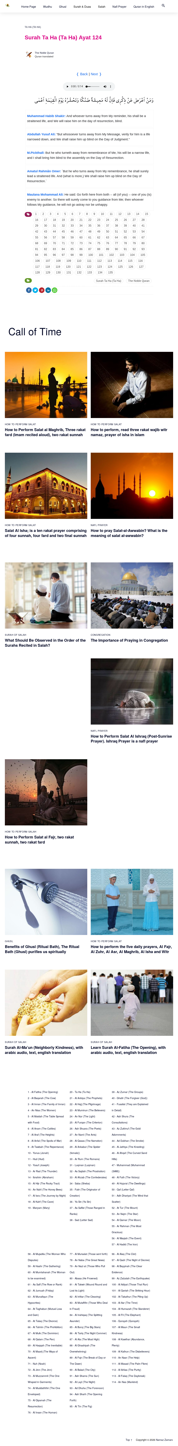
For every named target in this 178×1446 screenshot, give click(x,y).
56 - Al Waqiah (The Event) (126, 1238)
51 (116, 231)
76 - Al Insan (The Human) (42, 1412)
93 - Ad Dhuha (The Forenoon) (87, 1388)
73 (81, 243)
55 (36, 237)
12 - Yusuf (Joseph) (38, 1165)
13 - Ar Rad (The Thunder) (42, 1171)
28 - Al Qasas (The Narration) (86, 1140)
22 (89, 219)
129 (48, 272)
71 (63, 243)
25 (116, 219)
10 (102, 213)
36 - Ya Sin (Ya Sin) (80, 1201)
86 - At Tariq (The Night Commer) (88, 1333)
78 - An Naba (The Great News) (87, 1260)
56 (45, 237)
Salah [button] (101, 7)
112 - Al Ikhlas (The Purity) (126, 1369)
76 (107, 243)
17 (45, 219)
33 (72, 225)
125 (120, 266)
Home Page (28, 7)
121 (78, 266)
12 (120, 213)
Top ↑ (129, 1439)
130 (58, 272)
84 (63, 249)
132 (79, 272)
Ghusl (62, 7)
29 (36, 225)
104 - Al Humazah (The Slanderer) (131, 1308)
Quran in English (144, 7)
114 (120, 260)
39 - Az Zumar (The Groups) (127, 1092)
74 (89, 243)
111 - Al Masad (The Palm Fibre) (130, 1363)
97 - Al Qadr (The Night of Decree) (131, 1260)
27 (134, 219)
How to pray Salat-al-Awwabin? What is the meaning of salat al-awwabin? (129, 533)
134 (100, 272)
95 (45, 254)
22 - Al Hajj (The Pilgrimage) (85, 1104)
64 (116, 237)
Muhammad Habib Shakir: (46, 116)
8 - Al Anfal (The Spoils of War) (45, 1140)
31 (54, 225)
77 (116, 243)
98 (72, 254)
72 (72, 243)
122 (89, 266)
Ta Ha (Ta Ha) (33, 27)
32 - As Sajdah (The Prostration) (87, 1171)
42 (36, 231)
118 (47, 266)
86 (81, 249)
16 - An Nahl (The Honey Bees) (45, 1189)
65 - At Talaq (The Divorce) (43, 1321)
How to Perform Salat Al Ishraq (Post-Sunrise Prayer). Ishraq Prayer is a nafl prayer (131, 738)
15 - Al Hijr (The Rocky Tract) (44, 1183)
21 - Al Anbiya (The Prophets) (86, 1098)
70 (54, 243)
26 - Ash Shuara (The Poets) (85, 1128)
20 (72, 219)
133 (89, 272)
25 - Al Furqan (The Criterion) (86, 1122)
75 (98, 243)
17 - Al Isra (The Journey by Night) (47, 1195)
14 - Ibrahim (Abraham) (41, 1177)
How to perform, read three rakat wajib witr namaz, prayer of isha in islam (129, 432)
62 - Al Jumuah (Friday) (41, 1290)
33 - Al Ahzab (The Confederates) (88, 1177)
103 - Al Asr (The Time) (125, 1302)
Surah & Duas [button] (82, 7)
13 (128, 213)
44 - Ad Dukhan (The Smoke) (128, 1140)
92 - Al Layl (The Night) (82, 1382)
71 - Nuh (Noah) (37, 1363)
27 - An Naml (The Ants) (83, 1134)
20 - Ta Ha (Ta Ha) (80, 1092)
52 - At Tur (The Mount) (125, 1207)
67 (143, 237)
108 (58, 260)
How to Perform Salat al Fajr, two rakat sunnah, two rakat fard (39, 839)
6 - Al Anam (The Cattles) (42, 1128)
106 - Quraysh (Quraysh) (125, 1321)
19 (63, 219)
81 (36, 249)
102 (111, 254)
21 (81, 219)
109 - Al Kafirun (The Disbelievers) (131, 1351)
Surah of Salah (15, 634)
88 (98, 249)
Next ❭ (96, 74)
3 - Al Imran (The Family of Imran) (46, 1104)
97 (63, 254)
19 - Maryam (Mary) (39, 1207)
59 (72, 237)
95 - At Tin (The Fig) (81, 1406)
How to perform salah (20, 831)
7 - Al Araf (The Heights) (41, 1134)
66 (134, 237)
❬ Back (82, 74)
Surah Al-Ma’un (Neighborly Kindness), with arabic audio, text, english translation (44, 1050)
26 (125, 219)
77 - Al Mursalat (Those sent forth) (89, 1254)
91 (125, 249)
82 (45, 249)
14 (137, 213)
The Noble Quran (44, 52)
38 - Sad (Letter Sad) (81, 1220)
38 (116, 225)
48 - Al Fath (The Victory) (126, 1177)
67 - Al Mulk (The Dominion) (43, 1333)
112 (99, 260)
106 (37, 260)
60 (81, 237)
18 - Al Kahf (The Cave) (41, 1201)
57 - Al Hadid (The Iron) (125, 1244)
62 (98, 237)
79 (134, 243)
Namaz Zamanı (164, 1439)
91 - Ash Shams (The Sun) (84, 1376)
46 (72, 231)
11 (111, 213)
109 (68, 260)
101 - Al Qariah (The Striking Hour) (131, 1290)
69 (45, 243)
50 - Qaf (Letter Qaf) (123, 1189)
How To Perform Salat (20, 424)
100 (90, 254)
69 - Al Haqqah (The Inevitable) (45, 1345)
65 (125, 237)
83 (54, 249)
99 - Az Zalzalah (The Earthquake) (131, 1278)
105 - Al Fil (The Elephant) (126, 1315)
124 (110, 266)
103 (122, 254)
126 (130, 266)
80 (143, 243)
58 (63, 237)
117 (37, 266)
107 (48, 260)
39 (125, 225)
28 (143, 219)
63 (107, 237)
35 (89, 225)
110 (79, 260)
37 (107, 225)
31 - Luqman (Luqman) (82, 1165)
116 (140, 260)
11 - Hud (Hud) (36, 1159)
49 (98, 231)
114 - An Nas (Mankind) (125, 1382)
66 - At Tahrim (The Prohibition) (45, 1327)
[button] (28, 7)
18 (54, 219)
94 (36, 254)
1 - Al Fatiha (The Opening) (43, 1092)
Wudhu (47, 7)
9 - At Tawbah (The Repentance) (46, 1147)
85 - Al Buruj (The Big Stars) (85, 1327)
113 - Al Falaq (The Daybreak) (128, 1376)
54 (143, 231)
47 (81, 231)
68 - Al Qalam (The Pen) (41, 1339)
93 (143, 249)
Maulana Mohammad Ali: (45, 194)
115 (130, 260)
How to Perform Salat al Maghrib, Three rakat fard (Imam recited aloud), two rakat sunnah (45, 432)
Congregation (100, 634)
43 (45, 231)
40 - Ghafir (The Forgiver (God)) (129, 1098)
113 (109, 260)
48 (89, 231)
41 (143, 225)
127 (141, 266)
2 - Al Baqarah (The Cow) (42, 1098)
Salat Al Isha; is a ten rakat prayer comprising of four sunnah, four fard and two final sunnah (46, 533)
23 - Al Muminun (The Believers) (87, 1110)
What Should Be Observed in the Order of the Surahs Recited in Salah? (45, 642)
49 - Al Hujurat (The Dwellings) (128, 1183)
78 (125, 243)
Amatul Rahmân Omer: (44, 171)
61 (89, 237)
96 (54, 254)
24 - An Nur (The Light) (82, 1116)
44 (54, 231)
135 (110, 272)
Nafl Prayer (119, 7)
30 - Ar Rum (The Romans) (85, 1159)
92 (134, 249)
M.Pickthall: (35, 152)
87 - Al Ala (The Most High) (85, 1339)
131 (68, 272)
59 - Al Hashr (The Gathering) (44, 1266)
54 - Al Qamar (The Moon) (126, 1220)
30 (45, 225)
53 (134, 231)
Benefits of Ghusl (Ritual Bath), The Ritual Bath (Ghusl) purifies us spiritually (42, 949)
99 (81, 254)
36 (98, 225)
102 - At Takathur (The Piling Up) (130, 1296)
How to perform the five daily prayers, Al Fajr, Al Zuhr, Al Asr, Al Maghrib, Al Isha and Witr (131, 949)
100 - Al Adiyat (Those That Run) (130, 1284)
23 (98, 219)
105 (142, 254)
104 (132, 254)
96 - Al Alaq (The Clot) (124, 1254)
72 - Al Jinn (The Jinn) (40, 1369)
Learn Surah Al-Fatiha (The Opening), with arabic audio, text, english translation (128, 1050)
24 (107, 219)
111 (89, 260)
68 (36, 243)
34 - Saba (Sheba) (80, 1183)
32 (63, 225)
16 (36, 219)
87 (89, 249)
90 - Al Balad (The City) (82, 1369)
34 (81, 225)
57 (54, 237)
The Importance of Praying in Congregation (129, 640)
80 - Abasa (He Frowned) (84, 1278)
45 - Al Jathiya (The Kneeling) (128, 1147)
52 (125, 231)
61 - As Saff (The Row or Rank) (45, 1284)
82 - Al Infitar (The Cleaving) (85, 1296)
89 (107, 249)
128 (37, 272)
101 (101, 254)
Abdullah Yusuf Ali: (41, 134)
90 (116, 249)
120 (68, 266)
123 (99, 266)
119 (58, 266)
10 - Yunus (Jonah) (38, 1153)
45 (63, 231)
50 (107, 231)
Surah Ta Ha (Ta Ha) (108, 280)
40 (134, 225)
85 (72, 249)
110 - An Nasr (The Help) (126, 1357)
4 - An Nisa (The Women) (42, 1110)
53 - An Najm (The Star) (125, 1214)
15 (146, 213)
